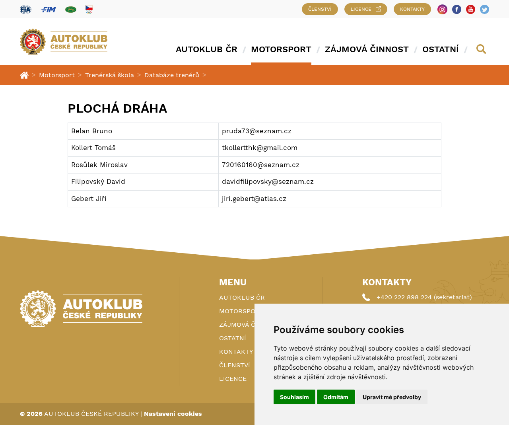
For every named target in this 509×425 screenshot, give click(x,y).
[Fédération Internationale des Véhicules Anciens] (70, 9)
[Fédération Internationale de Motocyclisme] (48, 9)
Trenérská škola (109, 75)
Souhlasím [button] (294, 397)
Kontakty (412, 9)
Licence (361, 9)
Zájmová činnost (367, 49)
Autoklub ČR (206, 49)
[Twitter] (484, 9)
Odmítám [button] (335, 397)
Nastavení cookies (173, 413)
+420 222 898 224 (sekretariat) (424, 297)
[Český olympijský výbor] (89, 9)
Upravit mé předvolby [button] (392, 397)
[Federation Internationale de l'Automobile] (25, 9)
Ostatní (440, 49)
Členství (320, 9)
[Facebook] (456, 9)
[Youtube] (470, 9)
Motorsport (281, 49)
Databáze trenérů (171, 75)
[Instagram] (442, 9)
